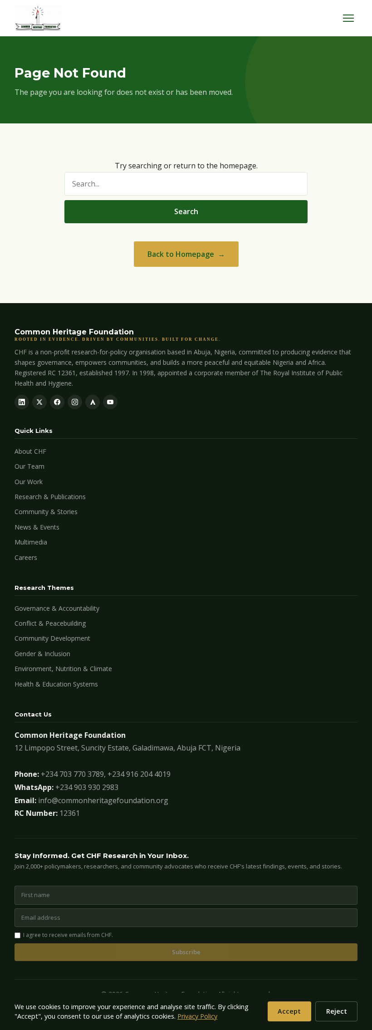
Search (186, 211)
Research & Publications (50, 496)
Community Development (52, 638)
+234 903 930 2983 (86, 787)
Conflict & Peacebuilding (50, 623)
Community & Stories (46, 511)
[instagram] (75, 402)
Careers (26, 557)
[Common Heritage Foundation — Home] (38, 18)
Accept (289, 1011)
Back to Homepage (180, 254)
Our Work (29, 481)
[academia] (92, 402)
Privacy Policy (197, 1016)
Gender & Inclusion (42, 653)
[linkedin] (22, 402)
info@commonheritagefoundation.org (103, 800)
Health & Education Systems (56, 684)
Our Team (29, 466)
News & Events (37, 527)
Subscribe (186, 952)
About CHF (30, 451)
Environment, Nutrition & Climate (63, 668)
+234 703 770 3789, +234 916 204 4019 (106, 774)
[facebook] (57, 402)
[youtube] (110, 402)
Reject (336, 1011)
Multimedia (31, 542)
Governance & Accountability (57, 608)
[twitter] (39, 402)
